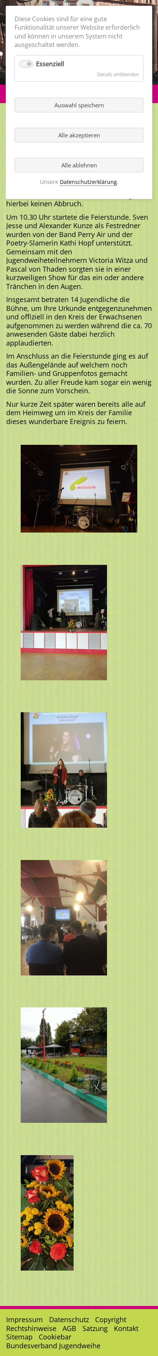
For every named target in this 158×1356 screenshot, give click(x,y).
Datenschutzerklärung (88, 181)
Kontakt (126, 1328)
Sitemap (19, 1336)
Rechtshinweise (31, 1328)
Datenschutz (69, 1319)
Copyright (110, 1319)
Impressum (24, 1319)
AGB (69, 1328)
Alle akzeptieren (79, 135)
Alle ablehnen (79, 165)
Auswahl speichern (79, 105)
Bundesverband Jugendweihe (53, 1345)
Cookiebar (55, 1336)
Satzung (95, 1328)
